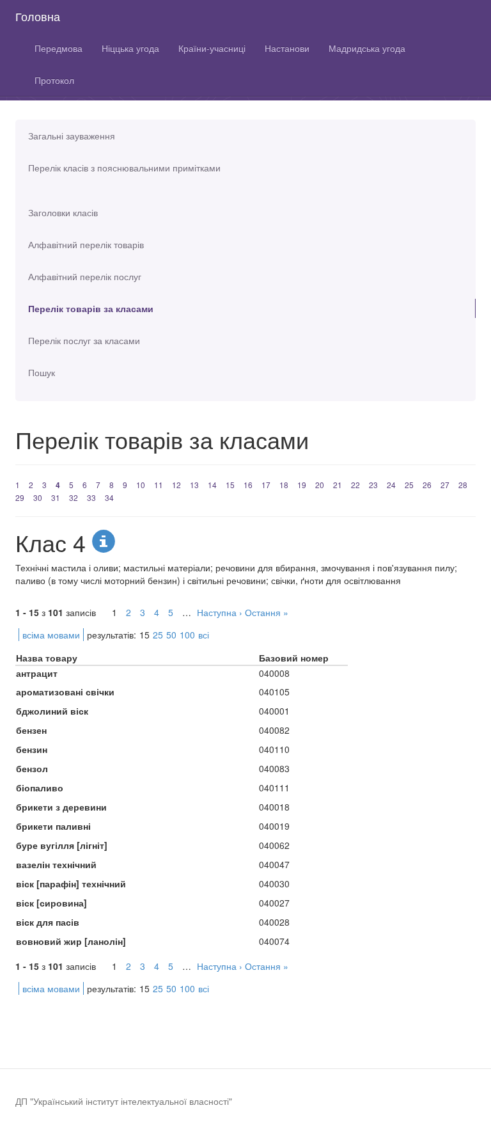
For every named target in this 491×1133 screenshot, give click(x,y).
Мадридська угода (367, 48)
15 (230, 484)
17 (265, 484)
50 (171, 634)
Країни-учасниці (212, 48)
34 (109, 497)
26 (427, 484)
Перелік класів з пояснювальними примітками (124, 167)
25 (409, 484)
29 (19, 497)
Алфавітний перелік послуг (84, 276)
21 (337, 484)
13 (194, 484)
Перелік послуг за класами (84, 340)
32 (73, 497)
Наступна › (219, 612)
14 (212, 484)
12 (176, 484)
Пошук (41, 372)
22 (355, 484)
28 (462, 484)
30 (37, 497)
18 (283, 484)
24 (391, 484)
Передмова (58, 48)
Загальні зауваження (71, 135)
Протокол (54, 80)
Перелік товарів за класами (90, 308)
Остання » (266, 612)
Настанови (287, 48)
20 (319, 484)
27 (444, 484)
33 (91, 497)
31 (55, 497)
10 (140, 484)
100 (187, 634)
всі (203, 634)
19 (301, 484)
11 (158, 484)
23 (373, 484)
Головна (37, 16)
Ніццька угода (130, 48)
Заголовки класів (63, 212)
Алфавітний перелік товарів (86, 244)
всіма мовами (51, 634)
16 (248, 484)
